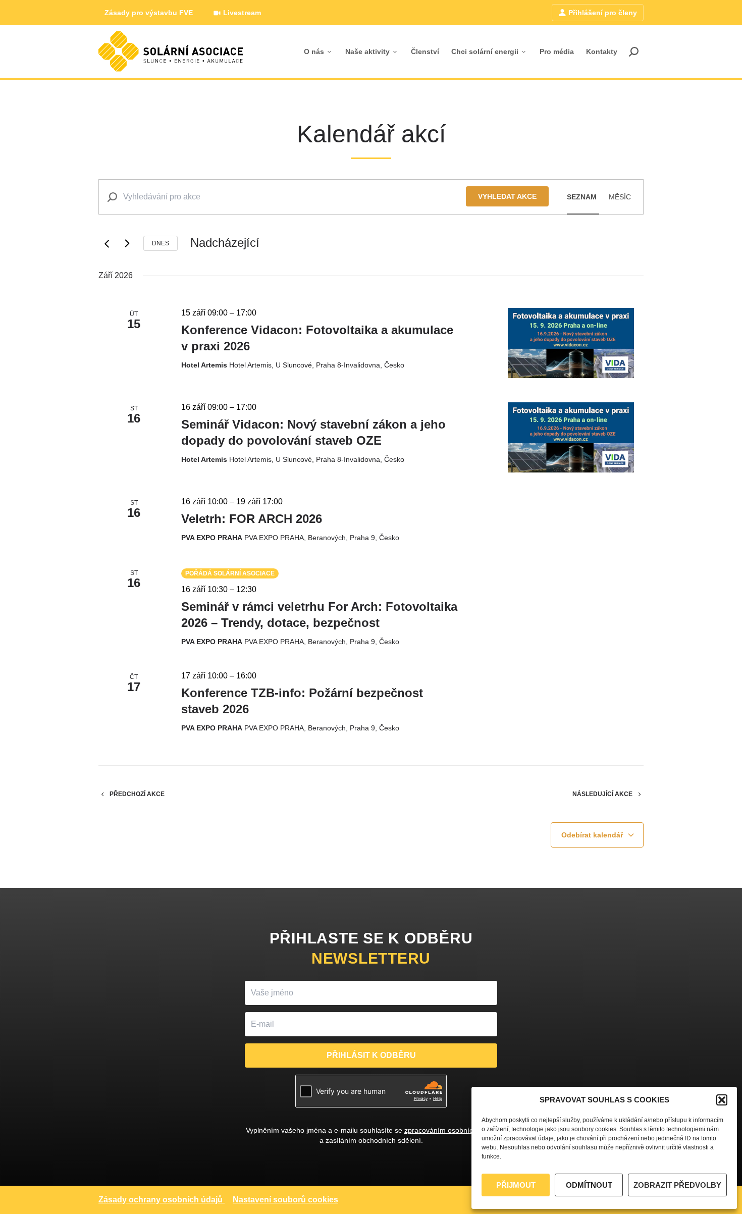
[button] (722, 1100)
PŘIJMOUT (516, 1185)
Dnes (160, 243)
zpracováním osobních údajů (450, 1130)
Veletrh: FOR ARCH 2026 (251, 518)
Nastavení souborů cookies (285, 1199)
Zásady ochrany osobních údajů (160, 1199)
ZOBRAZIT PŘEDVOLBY (677, 1185)
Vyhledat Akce (507, 196)
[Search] (633, 51)
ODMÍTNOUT (589, 1185)
